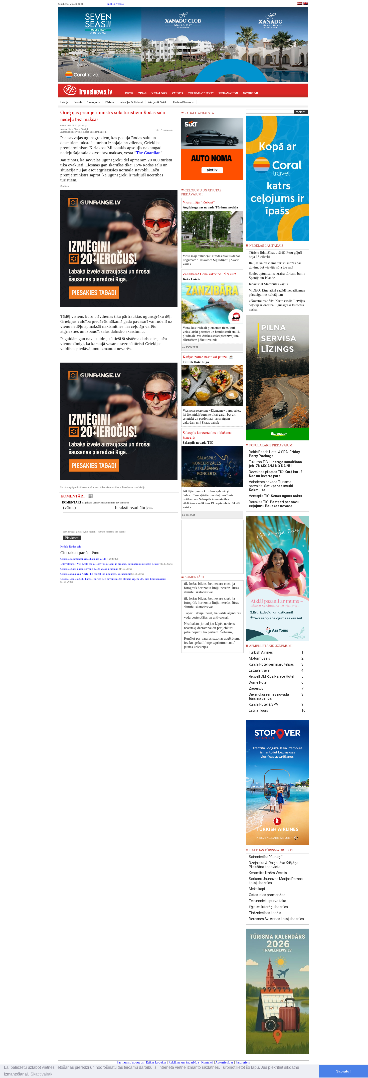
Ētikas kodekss (156, 1062)
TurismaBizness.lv (183, 102)
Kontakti (207, 1062)
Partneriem (243, 1062)
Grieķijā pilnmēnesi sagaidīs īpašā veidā (83, 559)
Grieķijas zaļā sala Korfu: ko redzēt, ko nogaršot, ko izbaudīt (95, 574)
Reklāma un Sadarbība (183, 1062)
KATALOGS (159, 93)
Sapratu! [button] (343, 1071)
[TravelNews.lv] (300, 4)
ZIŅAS (142, 93)
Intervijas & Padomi (131, 102)
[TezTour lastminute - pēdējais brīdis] (300, 247)
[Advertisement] (212, 545)
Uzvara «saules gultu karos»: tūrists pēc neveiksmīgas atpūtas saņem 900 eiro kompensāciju (113, 579)
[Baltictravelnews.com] (305, 4)
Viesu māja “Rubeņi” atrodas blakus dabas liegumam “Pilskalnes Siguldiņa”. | (211, 260)
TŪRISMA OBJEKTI (201, 93)
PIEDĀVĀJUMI (228, 93)
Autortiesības (224, 1062)
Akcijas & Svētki (157, 102)
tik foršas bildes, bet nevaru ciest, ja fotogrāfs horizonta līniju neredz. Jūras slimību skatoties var (211, 588)
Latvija (64, 102)
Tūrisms (109, 102)
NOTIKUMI (250, 93)
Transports (93, 102)
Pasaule (78, 102)
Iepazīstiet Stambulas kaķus (268, 284)
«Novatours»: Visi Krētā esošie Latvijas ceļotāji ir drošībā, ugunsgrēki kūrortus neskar (109, 564)
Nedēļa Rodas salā (70, 546)
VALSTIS (177, 93)
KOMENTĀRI (73, 496)
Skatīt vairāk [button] (41, 1074)
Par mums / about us (130, 1062)
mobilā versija (115, 4)
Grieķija (83, 125)
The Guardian (148, 152)
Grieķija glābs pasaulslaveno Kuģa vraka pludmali (89, 569)
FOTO (129, 93)
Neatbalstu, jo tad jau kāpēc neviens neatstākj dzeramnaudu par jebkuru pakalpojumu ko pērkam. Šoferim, (209, 628)
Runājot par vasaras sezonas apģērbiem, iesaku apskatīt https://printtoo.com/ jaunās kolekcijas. (212, 643)
